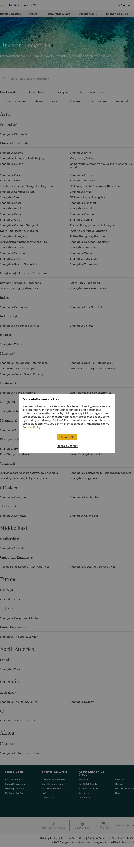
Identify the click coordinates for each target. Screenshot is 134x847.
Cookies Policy (32, 427)
